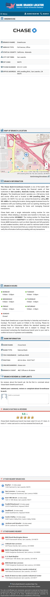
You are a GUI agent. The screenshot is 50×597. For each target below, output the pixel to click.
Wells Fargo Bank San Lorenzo (17, 550)
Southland (9, 510)
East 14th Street (11, 498)
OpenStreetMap (44, 172)
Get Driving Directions (38, 176)
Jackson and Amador (13, 523)
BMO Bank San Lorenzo (14, 563)
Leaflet (30, 172)
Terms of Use (22, 586)
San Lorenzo (10, 491)
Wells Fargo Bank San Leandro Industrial (20, 569)
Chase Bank (22, 345)
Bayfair (8, 485)
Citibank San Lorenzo (13, 544)
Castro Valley (10, 517)
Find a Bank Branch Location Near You (24, 584)
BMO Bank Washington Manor (16, 537)
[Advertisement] (25, 102)
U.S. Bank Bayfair (12, 556)
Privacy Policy (31, 586)
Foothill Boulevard (12, 504)
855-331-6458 (22, 67)
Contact (38, 586)
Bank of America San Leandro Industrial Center (23, 576)
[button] (25, 153)
